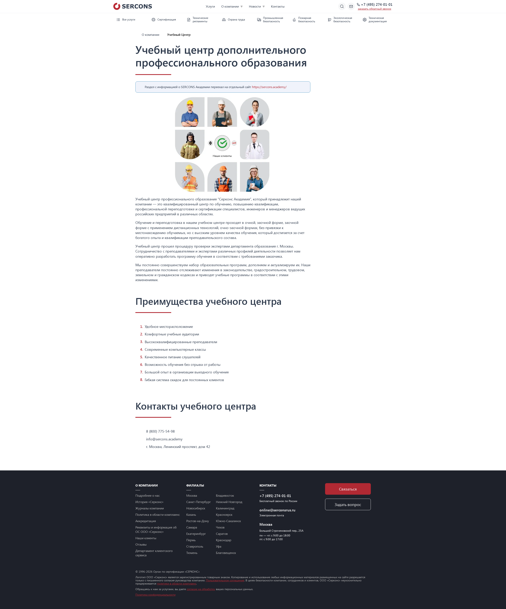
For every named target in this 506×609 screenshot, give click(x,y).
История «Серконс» (149, 502)
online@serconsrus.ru (277, 510)
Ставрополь (194, 546)
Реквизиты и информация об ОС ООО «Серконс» (156, 529)
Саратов (222, 533)
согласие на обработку (201, 589)
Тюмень (191, 553)
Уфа (218, 546)
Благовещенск (226, 553)
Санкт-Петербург (198, 502)
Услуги (210, 6)
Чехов (220, 527)
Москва (191, 495)
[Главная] (137, 34)
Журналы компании (149, 508)
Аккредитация (145, 521)
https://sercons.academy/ (269, 87)
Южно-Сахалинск (228, 521)
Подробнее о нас (147, 495)
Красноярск (224, 514)
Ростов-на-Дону (197, 521)
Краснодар (223, 540)
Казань (191, 514)
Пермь (191, 540)
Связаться (348, 488)
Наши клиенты (145, 538)
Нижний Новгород (229, 502)
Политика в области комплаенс (157, 514)
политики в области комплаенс (176, 583)
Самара (191, 527)
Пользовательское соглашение (225, 580)
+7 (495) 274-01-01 (376, 4)
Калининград (225, 508)
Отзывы (141, 544)
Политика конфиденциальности (155, 594)
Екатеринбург (196, 533)
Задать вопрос (348, 504)
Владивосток (225, 495)
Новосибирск (195, 508)
